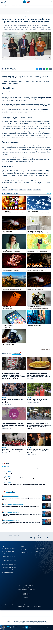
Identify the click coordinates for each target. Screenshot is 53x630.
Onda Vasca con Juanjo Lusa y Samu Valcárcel (9, 561)
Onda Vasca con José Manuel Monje (8, 557)
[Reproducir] (44, 498)
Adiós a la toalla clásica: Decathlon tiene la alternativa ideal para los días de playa (24, 484)
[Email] (50, 69)
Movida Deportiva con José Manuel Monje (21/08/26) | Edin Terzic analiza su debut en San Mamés (21, 523)
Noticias (23, 547)
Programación (24, 552)
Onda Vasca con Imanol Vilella (9, 567)
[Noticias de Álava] (35, 613)
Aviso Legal (23, 604)
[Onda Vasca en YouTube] (37, 537)
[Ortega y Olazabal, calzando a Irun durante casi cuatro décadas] (39, 389)
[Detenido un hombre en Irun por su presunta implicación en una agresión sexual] (14, 413)
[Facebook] (44, 69)
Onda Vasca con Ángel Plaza (8, 569)
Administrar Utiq (37, 606)
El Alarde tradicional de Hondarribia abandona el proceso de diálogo (12, 450)
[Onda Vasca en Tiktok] (47, 537)
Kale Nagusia (5, 553)
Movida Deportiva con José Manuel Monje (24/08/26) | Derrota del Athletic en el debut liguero (21, 515)
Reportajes (24, 549)
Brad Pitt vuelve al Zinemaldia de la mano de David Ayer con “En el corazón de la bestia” (39, 451)
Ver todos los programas (7, 572)
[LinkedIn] (40, 69)
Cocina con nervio (40, 553)
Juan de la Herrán (40, 548)
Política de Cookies (42, 604)
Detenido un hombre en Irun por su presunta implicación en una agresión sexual (13, 425)
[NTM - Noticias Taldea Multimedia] (26, 613)
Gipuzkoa (4, 371)
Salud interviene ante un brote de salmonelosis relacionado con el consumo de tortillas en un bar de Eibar (39, 375)
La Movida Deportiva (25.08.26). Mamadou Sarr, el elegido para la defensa (20, 506)
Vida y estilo (7, 471)
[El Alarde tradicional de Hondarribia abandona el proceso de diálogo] (14, 439)
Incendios (11, 5)
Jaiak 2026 (17, 5)
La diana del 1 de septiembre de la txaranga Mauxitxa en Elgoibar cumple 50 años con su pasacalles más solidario (39, 426)
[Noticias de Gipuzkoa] (16, 613)
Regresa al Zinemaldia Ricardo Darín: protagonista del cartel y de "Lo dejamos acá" (13, 401)
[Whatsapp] (47, 69)
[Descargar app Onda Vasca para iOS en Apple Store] (18, 537)
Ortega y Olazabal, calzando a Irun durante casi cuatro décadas (37, 400)
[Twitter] (37, 69)
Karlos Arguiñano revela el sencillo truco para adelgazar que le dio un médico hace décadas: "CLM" (27, 478)
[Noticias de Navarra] (45, 613)
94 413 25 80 (27, 587)
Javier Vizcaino (39, 551)
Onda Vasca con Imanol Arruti (9, 564)
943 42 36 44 (27, 591)
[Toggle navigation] (1, 1)
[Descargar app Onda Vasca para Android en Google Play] (9, 537)
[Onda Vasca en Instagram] (41, 537)
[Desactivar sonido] (47, 627)
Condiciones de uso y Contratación (25, 606)
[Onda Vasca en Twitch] (44, 537)
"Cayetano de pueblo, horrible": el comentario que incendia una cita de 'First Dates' (25, 473)
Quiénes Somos (15, 604)
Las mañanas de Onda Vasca (8, 548)
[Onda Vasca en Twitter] (31, 537)
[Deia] (5, 613)
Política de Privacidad (31, 604)
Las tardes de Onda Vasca (8, 551)
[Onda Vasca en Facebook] (34, 537)
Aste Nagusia (4, 5)
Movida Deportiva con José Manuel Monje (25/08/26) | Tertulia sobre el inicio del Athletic (21, 498)
